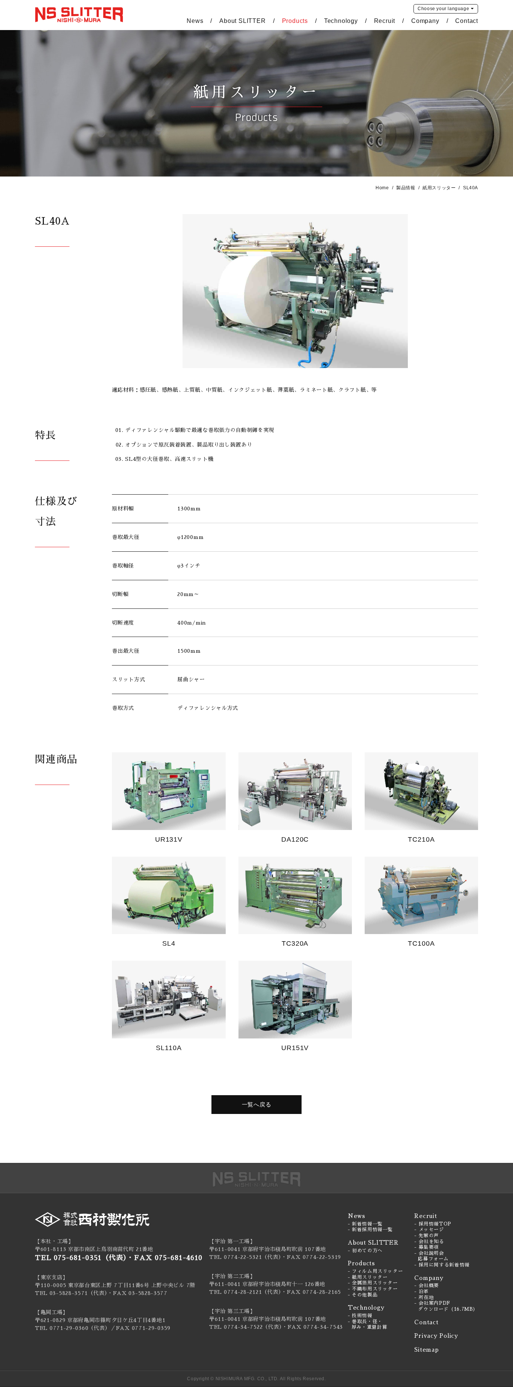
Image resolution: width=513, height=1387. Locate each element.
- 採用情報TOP (432, 1224)
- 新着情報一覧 (365, 1224)
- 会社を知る (429, 1241)
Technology (341, 21)
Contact (466, 21)
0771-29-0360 (69, 1328)
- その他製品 (362, 1295)
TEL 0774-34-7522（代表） (245, 1327)
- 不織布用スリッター (373, 1289)
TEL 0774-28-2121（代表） (245, 1292)
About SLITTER (242, 21)
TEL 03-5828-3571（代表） (71, 1293)
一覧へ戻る (257, 1104)
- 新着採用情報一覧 (370, 1229)
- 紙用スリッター (368, 1277)
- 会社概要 (426, 1285)
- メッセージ (429, 1229)
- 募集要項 (426, 1247)
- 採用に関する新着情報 (442, 1265)
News (195, 21)
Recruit (384, 21)
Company (425, 21)
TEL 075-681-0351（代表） (81, 1257)
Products (295, 21)
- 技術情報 (360, 1315)
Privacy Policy (436, 1336)
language (443, 8)
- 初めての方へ (365, 1250)
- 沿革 (421, 1291)
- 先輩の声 (426, 1235)
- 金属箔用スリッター (373, 1283)
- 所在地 (424, 1297)
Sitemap (426, 1349)
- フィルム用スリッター (375, 1271)
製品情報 (405, 187)
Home (382, 187)
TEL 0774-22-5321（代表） (245, 1257)
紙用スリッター (439, 187)
